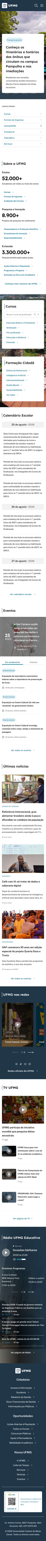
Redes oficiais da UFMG (21, 1071)
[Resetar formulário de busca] (38, 314)
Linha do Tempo (21, 1465)
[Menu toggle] (42, 5)
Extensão (10, 342)
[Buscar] (35, 314)
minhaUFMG (10, 126)
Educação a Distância (16, 337)
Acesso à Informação (21, 1388)
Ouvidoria (21, 1392)
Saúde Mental (12, 385)
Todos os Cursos (21, 1429)
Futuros (33, 662)
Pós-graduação (13, 332)
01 (7, 90)
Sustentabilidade (14, 390)
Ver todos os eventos (21, 750)
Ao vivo (18, 1246)
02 (15, 90)
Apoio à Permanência (21, 1438)
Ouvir (7, 1314)
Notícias (21, 1474)
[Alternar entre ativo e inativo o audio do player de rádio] (14, 1259)
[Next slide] (30, 1052)
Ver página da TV (22, 1218)
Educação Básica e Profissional (20, 323)
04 (33, 90)
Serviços (8, 144)
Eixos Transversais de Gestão (21, 1401)
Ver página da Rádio (21, 1352)
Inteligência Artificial (16, 375)
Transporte (9, 132)
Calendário (9, 138)
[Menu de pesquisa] (36, 5)
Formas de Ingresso (14, 120)
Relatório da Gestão (21, 1397)
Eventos (21, 1479)
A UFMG (21, 1460)
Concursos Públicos (21, 1433)
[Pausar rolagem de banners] (40, 90)
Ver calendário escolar (21, 594)
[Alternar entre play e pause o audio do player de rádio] (6, 1253)
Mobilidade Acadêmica (21, 1442)
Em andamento (12, 662)
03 (24, 90)
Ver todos (10, 395)
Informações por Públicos (21, 1406)
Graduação (11, 328)
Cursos (7, 114)
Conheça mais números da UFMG (21, 284)
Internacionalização (15, 380)
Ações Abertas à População (21, 1424)
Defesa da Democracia (16, 370)
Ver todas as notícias (21, 978)
